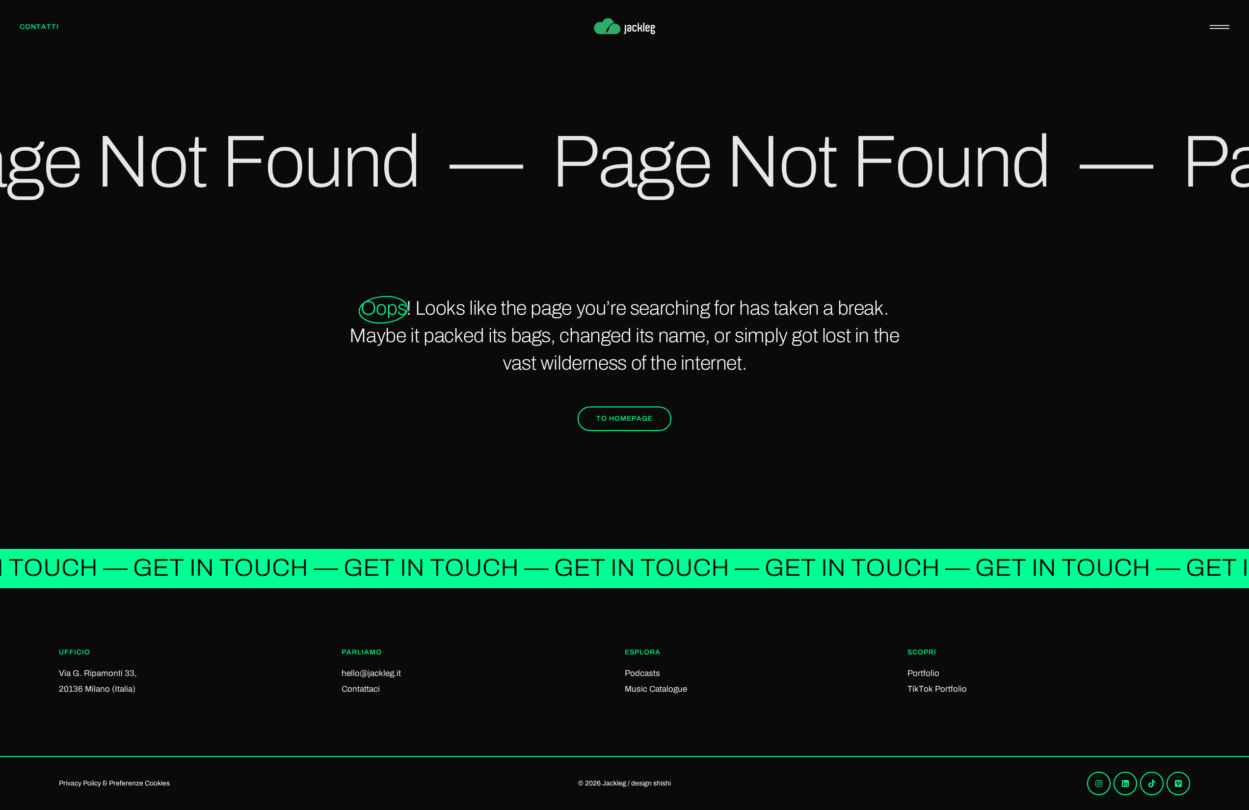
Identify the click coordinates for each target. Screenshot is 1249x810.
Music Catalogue (656, 689)
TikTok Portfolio (937, 689)
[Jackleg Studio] (624, 27)
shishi (662, 783)
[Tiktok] (1152, 783)
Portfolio (923, 673)
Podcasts (642, 673)
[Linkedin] (1125, 783)
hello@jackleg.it (371, 673)
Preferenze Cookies (139, 783)
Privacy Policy (80, 783)
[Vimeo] (1178, 783)
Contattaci (361, 689)
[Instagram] (1099, 783)
